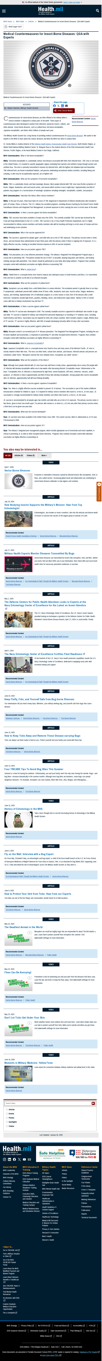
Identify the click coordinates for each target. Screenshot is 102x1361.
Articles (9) (19, 455)
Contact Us (7, 1197)
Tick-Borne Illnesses (13, 584)
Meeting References (88, 1199)
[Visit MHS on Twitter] (19, 1160)
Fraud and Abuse (60, 1325)
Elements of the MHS (11, 1174)
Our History (7, 1187)
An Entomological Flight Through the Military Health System (47, 581)
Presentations (86, 1206)
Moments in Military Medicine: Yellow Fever (28, 1062)
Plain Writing (74, 1331)
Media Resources (68, 1188)
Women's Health (48, 1240)
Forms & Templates (88, 1189)
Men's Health (47, 1236)
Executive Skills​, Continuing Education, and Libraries (30, 1196)
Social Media (66, 1184)
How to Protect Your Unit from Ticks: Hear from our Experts (37, 893)
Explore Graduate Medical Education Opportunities (9, 1306)
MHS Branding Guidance (8, 1192)
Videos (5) (30, 455)
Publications (85, 1210)
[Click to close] (99, 484)
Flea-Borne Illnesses (50, 718)
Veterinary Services (13, 718)
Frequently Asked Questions (87, 1194)
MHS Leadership (9, 1170)
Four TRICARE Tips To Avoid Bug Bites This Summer (33, 769)
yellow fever (31, 269)
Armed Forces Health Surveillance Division (21, 536)
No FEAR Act (43, 1325)
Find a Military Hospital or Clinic (11, 1255)
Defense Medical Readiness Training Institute (29, 1188)
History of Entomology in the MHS (23, 809)
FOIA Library (85, 1186)
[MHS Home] (18, 1155)
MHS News (67, 1167)
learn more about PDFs (50, 1355)
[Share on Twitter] (58, 105)
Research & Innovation (50, 1232)
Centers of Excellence (50, 1213)
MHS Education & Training (31, 1168)
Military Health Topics (49, 1168)
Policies (84, 1203)
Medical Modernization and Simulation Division (31, 1209)
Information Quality (37, 1331)
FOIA (91, 1325)
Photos (11, 1118)
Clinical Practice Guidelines (87, 1171)
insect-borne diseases (75, 135)
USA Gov (89, 1331)
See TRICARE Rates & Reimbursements (11, 1287)
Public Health (52, 955)
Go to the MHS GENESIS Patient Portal (9, 1262)
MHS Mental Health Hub (51, 1189)
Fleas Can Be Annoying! (17, 972)
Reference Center (89, 1167)
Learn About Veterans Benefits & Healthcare (11, 1278)
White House (44, 1336)
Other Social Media (64, 110)
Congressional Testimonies (86, 1177)
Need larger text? (15, 26)
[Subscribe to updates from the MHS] (29, 1160)
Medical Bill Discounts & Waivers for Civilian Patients (50, 1223)
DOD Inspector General (15, 1331)
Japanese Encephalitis (35, 343)
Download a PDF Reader (88, 1352)
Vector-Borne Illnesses (84, 120)
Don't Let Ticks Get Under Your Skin (24, 1017)
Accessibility (77, 1325)
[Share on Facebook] (54, 105)
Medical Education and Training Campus (31, 1203)
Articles (12, 1109)
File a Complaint (9, 1313)
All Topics (45, 1173)
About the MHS (10, 1167)
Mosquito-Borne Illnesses (69, 536)
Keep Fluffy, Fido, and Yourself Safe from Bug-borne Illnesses (39, 699)
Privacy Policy (26, 1325)
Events (11, 1114)
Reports (84, 1214)
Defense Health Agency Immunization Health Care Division (55, 144)
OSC (57, 1336)
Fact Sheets (85, 1182)
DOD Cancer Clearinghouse (47, 1177)
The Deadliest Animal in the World (23, 927)
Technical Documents (89, 1217)
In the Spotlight (67, 1181)
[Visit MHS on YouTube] (24, 1160)
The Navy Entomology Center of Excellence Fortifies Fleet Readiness (43, 654)
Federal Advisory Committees (9, 1182)
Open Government (57, 1331)
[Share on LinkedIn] (62, 105)
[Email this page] (66, 105)
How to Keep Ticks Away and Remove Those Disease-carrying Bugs (42, 735)
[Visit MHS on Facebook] (14, 1160)
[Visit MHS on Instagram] (4, 1160)
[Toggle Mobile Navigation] (4, 11)
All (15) (8, 455)
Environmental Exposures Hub (47, 1193)
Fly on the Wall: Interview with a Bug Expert (29, 854)
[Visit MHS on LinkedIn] (9, 1160)
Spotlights (13, 1122)
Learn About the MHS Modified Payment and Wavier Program (11, 1271)
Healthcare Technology (50, 1217)
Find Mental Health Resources (10, 1293)
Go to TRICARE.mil (10, 1250)
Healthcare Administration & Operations (48, 1201)
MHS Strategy (8, 1177)
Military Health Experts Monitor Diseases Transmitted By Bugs (39, 553)
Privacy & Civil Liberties (50, 1229)
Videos (11, 1126)
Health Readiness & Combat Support (49, 1208)
